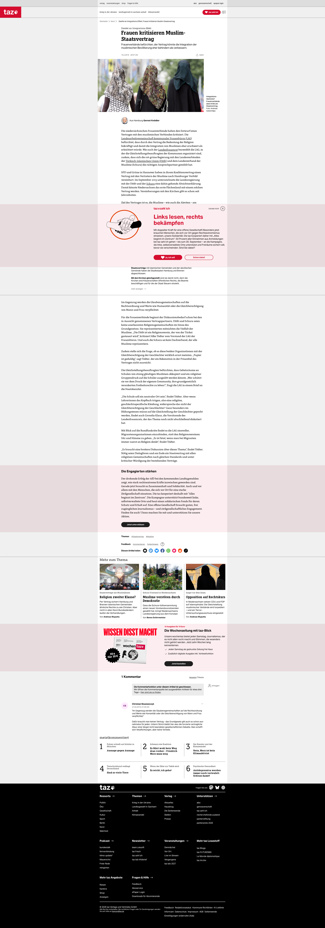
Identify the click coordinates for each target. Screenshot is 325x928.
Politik (103, 802)
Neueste (192, 677)
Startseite (104, 21)
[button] (224, 12)
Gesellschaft (105, 810)
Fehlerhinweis (153, 544)
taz (107, 787)
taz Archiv (201, 860)
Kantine (103, 889)
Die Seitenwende (172, 810)
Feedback (136, 884)
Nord (113, 21)
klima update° (106, 855)
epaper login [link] (218, 3)
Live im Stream (171, 855)
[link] (109, 12)
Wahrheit (104, 831)
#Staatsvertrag (138, 536)
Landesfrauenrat (168, 149)
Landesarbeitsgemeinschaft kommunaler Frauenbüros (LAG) (156, 138)
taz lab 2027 (170, 863)
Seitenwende (211, 911)
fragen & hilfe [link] (132, 3)
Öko (101, 806)
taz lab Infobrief (139, 859)
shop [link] (124, 3)
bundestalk (105, 847)
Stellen (167, 814)
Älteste (201, 677)
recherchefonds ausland (208, 814)
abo (198, 802)
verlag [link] (102, 3)
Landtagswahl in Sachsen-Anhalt (144, 808)
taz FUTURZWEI (204, 852)
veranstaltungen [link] (113, 3)
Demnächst (169, 847)
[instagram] (223, 789)
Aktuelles (168, 802)
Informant (169, 911)
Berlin (102, 823)
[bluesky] (217, 789)
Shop (102, 893)
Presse (167, 819)
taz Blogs (201, 848)
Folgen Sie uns (201, 788)
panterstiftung (203, 819)
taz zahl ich (202, 810)
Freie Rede (105, 863)
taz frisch (136, 851)
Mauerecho (105, 859)
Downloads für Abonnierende (146, 896)
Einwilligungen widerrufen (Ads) (179, 915)
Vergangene (170, 859)
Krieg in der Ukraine (141, 802)
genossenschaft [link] (205, 3)
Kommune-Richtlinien (202, 907)
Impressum (193, 911)
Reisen (103, 884)
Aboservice (137, 888)
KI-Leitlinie (219, 907)
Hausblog (169, 806)
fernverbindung (107, 851)
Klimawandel (138, 814)
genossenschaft (204, 806)
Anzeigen (104, 897)
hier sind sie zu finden (151, 692)
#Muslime (150, 536)
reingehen (104, 867)
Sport (102, 819)
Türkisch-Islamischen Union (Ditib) (146, 160)
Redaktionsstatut (183, 907)
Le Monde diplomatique (208, 856)
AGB (201, 911)
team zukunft (138, 847)
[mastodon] (211, 789)
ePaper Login (138, 892)
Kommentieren (139, 544)
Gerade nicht (214, 208)
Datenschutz (181, 911)
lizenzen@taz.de (118, 911)
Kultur (102, 814)
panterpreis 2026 (205, 823)
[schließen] (222, 208)
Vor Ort (167, 851)
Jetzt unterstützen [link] (135, 524)
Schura (150, 183)
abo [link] (195, 3)
